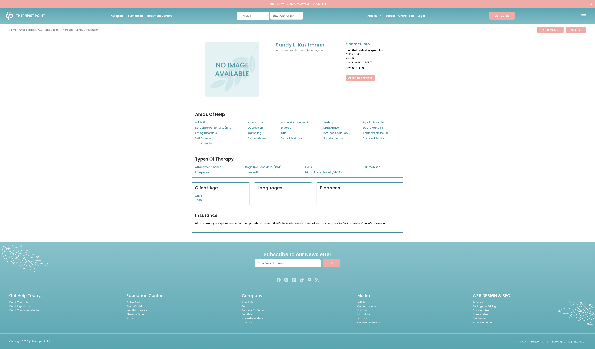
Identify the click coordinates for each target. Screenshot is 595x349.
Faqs (245, 306)
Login (421, 16)
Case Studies (480, 314)
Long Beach (51, 30)
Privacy (521, 341)
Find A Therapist (19, 302)
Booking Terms (561, 341)
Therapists (116, 16)
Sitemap (579, 341)
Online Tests (406, 16)
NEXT (574, 30)
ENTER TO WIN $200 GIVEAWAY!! (298, 4)
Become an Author (253, 310)
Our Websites (481, 310)
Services (478, 302)
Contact (247, 322)
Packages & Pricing (484, 306)
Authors (362, 318)
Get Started (480, 318)
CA (40, 30)
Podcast (389, 16)
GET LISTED (502, 16)
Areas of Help (135, 306)
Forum (130, 318)
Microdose (363, 314)
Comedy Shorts (366, 306)
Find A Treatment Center (24, 310)
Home (13, 30)
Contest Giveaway (368, 322)
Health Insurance (137, 310)
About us (247, 302)
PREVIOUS (552, 30)
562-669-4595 (356, 68)
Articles (372, 16)
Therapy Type (135, 314)
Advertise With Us (252, 318)
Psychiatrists (135, 16)
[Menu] (585, 16)
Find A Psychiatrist (20, 306)
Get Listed (248, 314)
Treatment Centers (159, 16)
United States (27, 30)
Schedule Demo (482, 322)
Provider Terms (539, 341)
